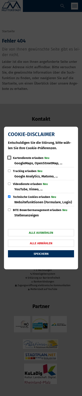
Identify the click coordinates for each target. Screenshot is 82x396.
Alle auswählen (41, 232)
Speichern (41, 254)
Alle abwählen (41, 243)
